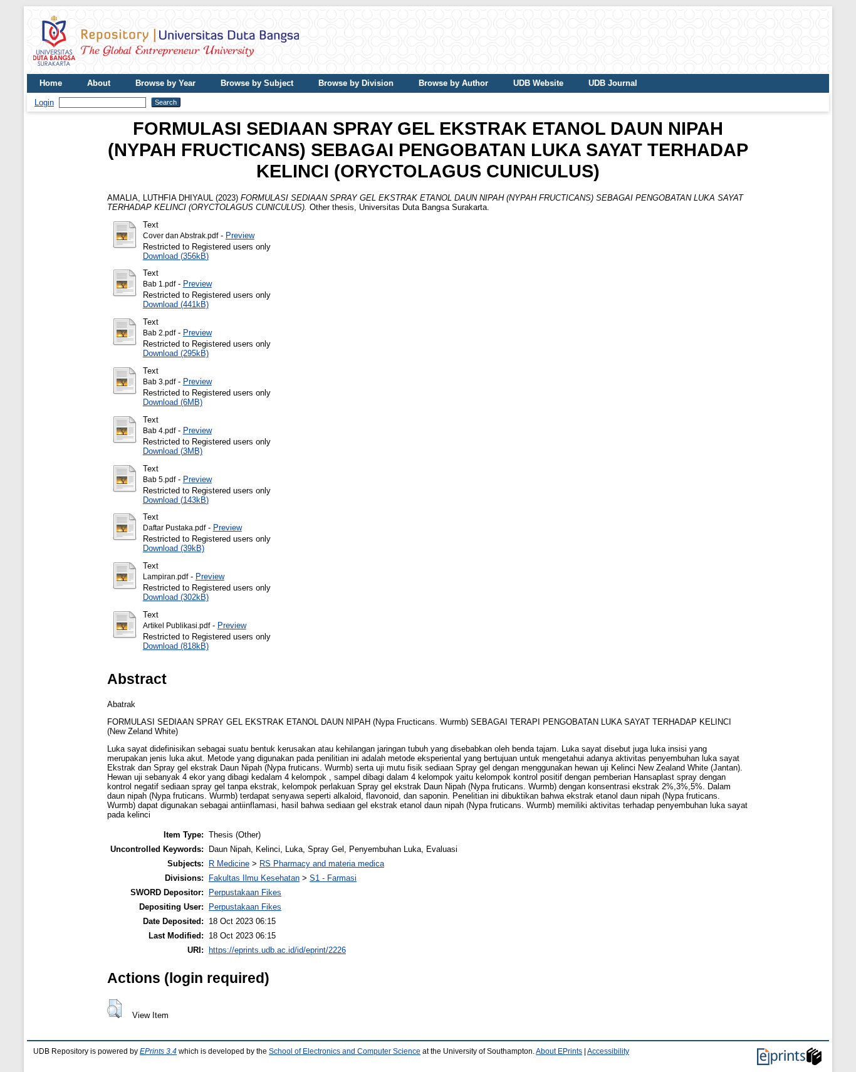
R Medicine (229, 863)
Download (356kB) (176, 256)
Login (44, 102)
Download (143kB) (176, 500)
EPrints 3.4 (158, 1051)
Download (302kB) (176, 597)
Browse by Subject (257, 83)
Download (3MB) (172, 451)
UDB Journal (612, 83)
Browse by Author (453, 83)
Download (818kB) (176, 646)
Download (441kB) (176, 304)
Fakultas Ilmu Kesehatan (254, 878)
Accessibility (608, 1051)
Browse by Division (356, 83)
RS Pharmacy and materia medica (321, 863)
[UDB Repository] (166, 69)
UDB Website (538, 83)
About (98, 83)
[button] (114, 1008)
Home (50, 83)
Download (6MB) (172, 402)
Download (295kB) (176, 353)
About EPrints (559, 1051)
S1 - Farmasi (333, 878)
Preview (240, 235)
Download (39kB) (173, 548)
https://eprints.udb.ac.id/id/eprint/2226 (277, 950)
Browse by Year (165, 83)
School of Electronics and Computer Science (344, 1051)
